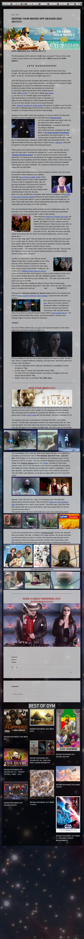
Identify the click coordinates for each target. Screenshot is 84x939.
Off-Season (14, 657)
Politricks (14, 662)
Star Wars (14, 659)
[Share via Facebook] (12, 667)
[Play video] (41, 625)
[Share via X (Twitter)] (16, 667)
